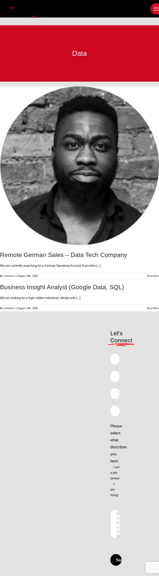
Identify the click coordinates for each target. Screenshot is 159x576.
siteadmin (9, 275)
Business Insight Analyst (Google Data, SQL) (63, 287)
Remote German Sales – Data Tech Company (64, 254)
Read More (153, 275)
